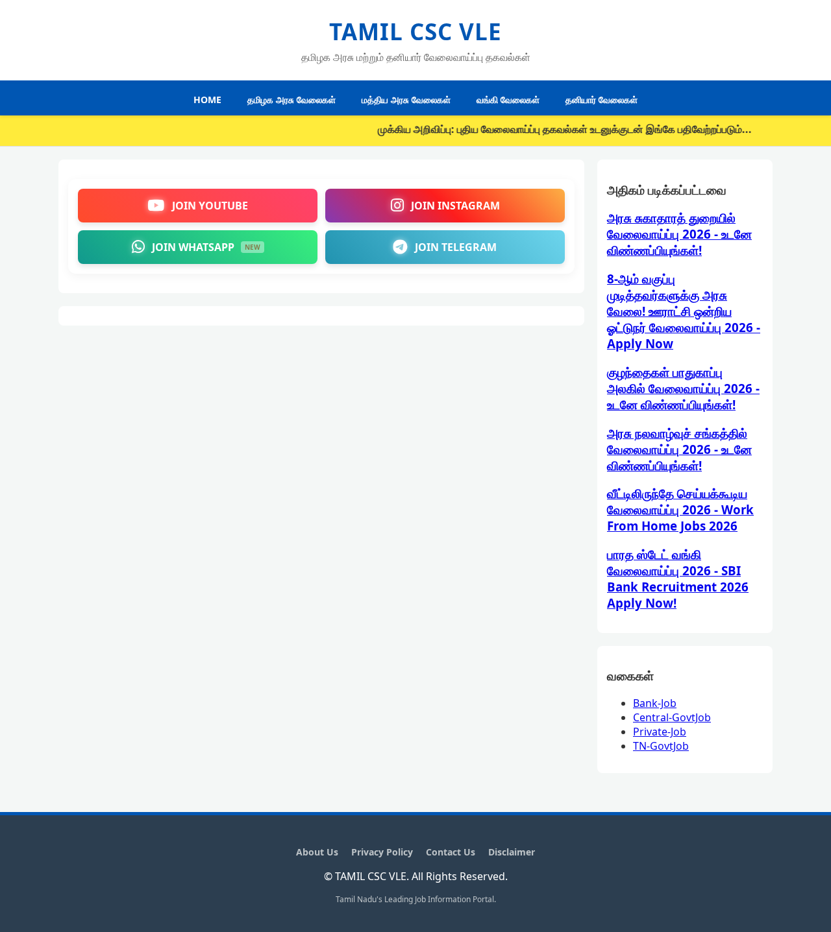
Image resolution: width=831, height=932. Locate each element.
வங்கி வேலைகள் (508, 99)
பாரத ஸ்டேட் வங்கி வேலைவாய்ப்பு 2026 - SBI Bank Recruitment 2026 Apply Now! (678, 578)
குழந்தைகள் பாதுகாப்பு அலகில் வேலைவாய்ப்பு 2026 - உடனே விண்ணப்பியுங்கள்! (683, 388)
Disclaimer (511, 852)
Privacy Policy (382, 852)
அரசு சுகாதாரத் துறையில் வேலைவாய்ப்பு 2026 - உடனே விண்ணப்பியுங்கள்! (679, 233)
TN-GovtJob (661, 746)
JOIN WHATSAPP (206, 247)
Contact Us (450, 852)
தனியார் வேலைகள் (601, 99)
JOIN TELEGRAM (456, 247)
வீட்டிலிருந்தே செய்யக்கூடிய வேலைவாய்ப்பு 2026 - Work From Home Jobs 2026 (680, 509)
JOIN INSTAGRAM (455, 205)
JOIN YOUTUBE (210, 205)
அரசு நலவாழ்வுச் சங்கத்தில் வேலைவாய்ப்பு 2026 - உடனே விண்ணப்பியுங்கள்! (679, 449)
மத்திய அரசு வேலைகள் (406, 99)
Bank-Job (654, 703)
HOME (207, 99)
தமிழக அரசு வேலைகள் (291, 99)
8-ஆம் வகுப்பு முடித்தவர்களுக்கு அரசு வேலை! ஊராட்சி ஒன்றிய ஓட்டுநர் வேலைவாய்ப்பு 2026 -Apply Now (683, 311)
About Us (317, 852)
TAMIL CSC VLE (415, 31)
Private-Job (659, 731)
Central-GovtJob (672, 717)
